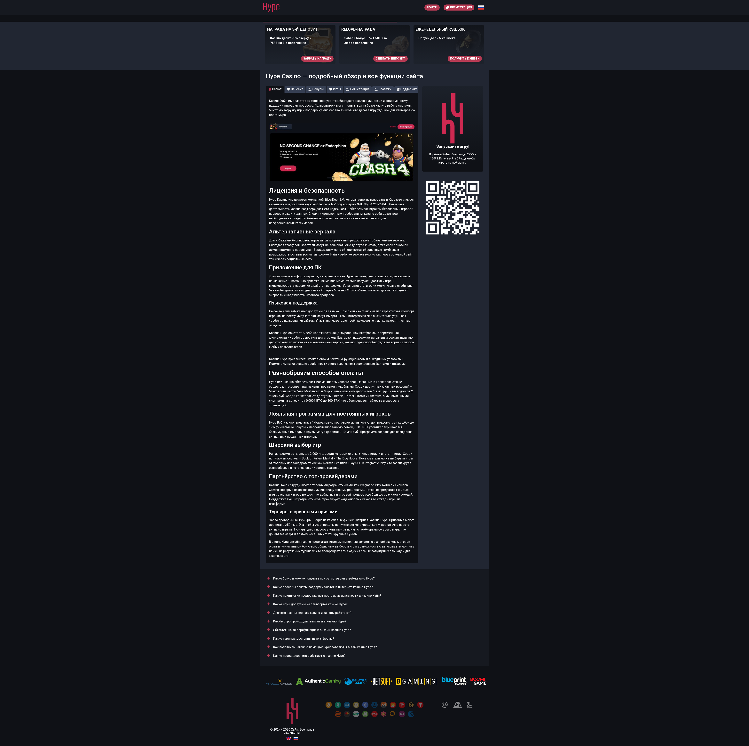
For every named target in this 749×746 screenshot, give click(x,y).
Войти (432, 7)
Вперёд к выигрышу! (453, 141)
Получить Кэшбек (453, 58)
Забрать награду (306, 58)
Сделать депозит (379, 58)
